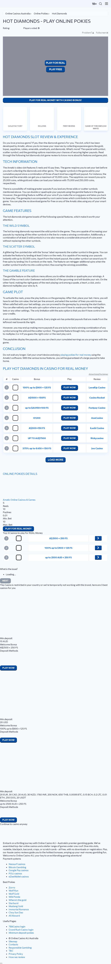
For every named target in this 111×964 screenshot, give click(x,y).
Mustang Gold (16, 906)
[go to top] (1, 963)
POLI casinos (15, 873)
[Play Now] (98, 538)
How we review (17, 957)
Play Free (55, 69)
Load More (55, 459)
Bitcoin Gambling (17, 867)
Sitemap (13, 941)
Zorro (12, 887)
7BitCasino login (17, 926)
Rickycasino (97, 438)
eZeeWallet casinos (19, 876)
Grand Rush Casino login (21, 929)
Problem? (87, 32)
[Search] (100, 3)
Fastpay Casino (97, 407)
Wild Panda (14, 896)
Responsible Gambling (20, 947)
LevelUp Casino (97, 387)
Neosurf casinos (17, 864)
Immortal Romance (19, 909)
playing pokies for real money (75, 354)
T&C (11, 950)
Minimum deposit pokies (21, 932)
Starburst (13, 903)
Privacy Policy (16, 953)
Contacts (13, 944)
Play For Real (55, 62)
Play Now (69, 387)
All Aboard (14, 915)
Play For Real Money (18, 528)
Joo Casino (97, 448)
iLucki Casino (97, 428)
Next (5, 580)
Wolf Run (13, 890)
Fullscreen (101, 32)
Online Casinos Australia (17, 13)
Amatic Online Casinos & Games (19, 499)
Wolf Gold (14, 893)
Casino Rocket (97, 397)
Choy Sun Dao (16, 912)
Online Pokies (41, 13)
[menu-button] (105, 3)
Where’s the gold (17, 900)
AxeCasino (97, 417)
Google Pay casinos (18, 870)
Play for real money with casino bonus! (55, 100)
